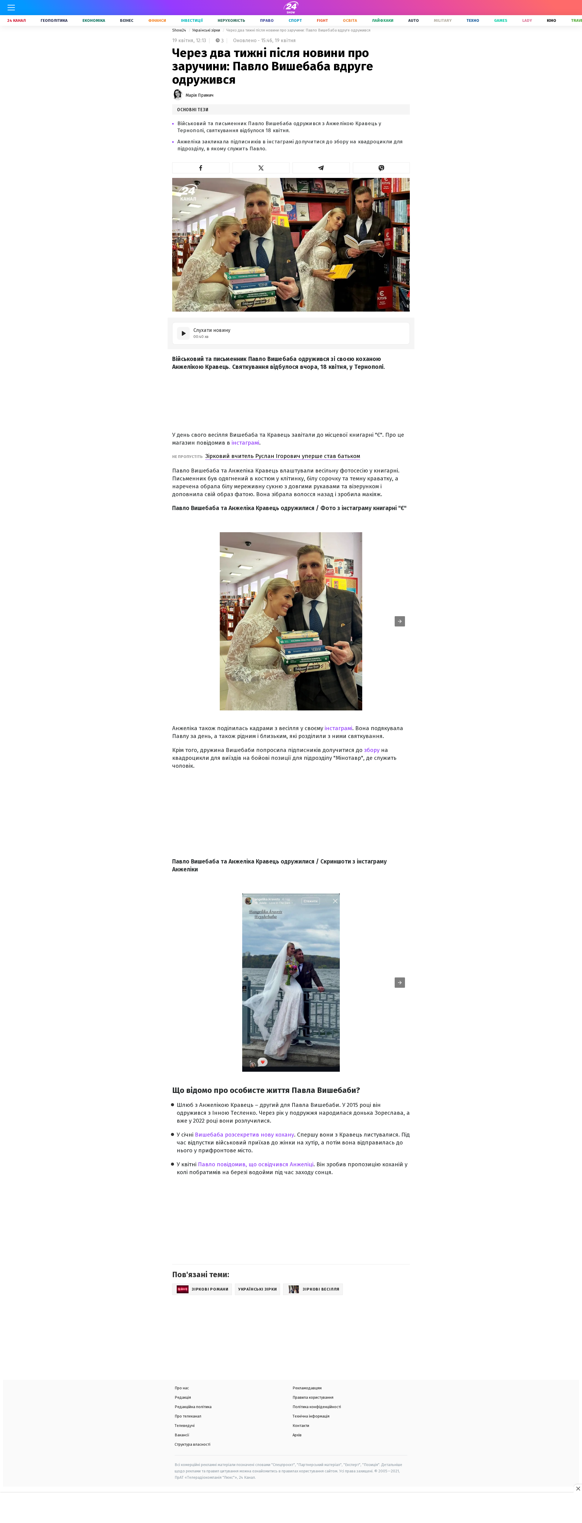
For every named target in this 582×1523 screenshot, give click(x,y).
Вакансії (182, 1435)
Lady (527, 20)
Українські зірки (206, 30)
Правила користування (313, 1397)
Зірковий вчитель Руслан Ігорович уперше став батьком (282, 456)
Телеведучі (185, 1425)
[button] (200, 167)
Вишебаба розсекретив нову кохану (244, 1134)
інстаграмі (245, 442)
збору (372, 749)
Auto (413, 20)
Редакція (183, 1397)
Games (500, 20)
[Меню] (11, 7)
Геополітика (54, 20)
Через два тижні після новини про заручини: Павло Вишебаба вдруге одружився (298, 30)
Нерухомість (231, 20)
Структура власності (192, 1444)
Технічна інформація (311, 1416)
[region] (291, 1508)
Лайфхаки (382, 20)
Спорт (295, 20)
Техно (473, 20)
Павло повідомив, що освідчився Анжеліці (255, 1164)
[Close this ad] (578, 1488)
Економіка (93, 20)
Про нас (182, 1388)
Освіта (350, 20)
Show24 (179, 30)
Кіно (551, 20)
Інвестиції (192, 20)
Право (267, 20)
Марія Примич (199, 95)
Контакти (301, 1425)
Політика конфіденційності (317, 1406)
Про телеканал (188, 1416)
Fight (322, 20)
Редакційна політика (193, 1406)
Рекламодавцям (307, 1388)
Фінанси (157, 20)
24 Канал (16, 20)
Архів (297, 1435)
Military (443, 20)
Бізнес (126, 20)
